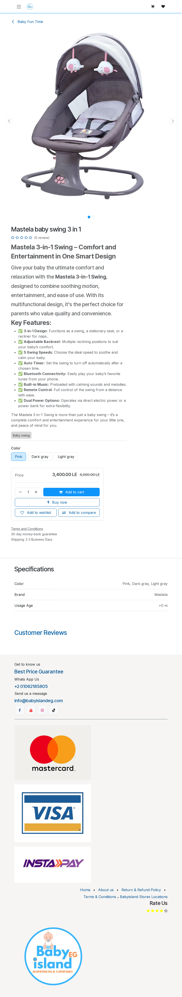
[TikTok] (53, 710)
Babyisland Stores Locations (144, 896)
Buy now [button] (59, 502)
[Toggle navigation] (18, 6)
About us (106, 890)
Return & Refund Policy (141, 890)
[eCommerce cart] (152, 6)
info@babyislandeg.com (38, 700)
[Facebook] (19, 710)
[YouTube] (31, 710)
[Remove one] (19, 492)
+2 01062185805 (31, 686)
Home (85, 890)
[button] (9, 120)
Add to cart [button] (74, 492)
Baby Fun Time (29, 21)
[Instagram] (42, 710)
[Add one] (36, 492)
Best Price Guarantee (38, 672)
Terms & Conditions (99, 896)
